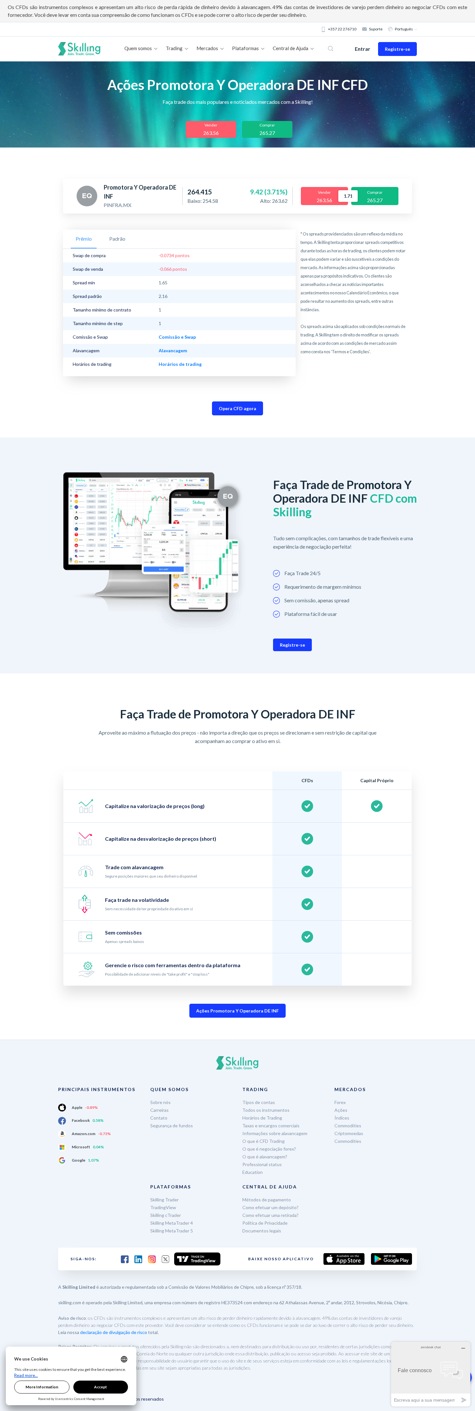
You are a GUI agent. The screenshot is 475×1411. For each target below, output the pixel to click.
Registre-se (397, 49)
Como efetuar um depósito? (270, 1207)
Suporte (375, 29)
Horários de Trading (262, 1118)
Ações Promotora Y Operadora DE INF (237, 1010)
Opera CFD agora (237, 408)
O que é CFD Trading (263, 1141)
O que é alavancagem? (264, 1156)
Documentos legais (261, 1230)
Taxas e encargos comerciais (271, 1125)
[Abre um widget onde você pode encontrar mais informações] (431, 1374)
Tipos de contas (258, 1102)
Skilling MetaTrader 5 (171, 1230)
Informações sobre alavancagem (274, 1133)
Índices (341, 1118)
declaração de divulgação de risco (113, 1332)
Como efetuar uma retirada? (270, 1215)
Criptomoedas (348, 1133)
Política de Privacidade (265, 1223)
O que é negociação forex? (269, 1149)
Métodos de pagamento (266, 1199)
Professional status (262, 1164)
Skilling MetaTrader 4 (171, 1223)
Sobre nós (160, 1102)
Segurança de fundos (171, 1125)
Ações (340, 1110)
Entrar (362, 49)
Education (252, 1172)
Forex (340, 1102)
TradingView (163, 1207)
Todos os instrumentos (266, 1110)
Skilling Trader (164, 1199)
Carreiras (159, 1110)
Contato (158, 1118)
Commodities (347, 1125)
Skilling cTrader (165, 1215)
